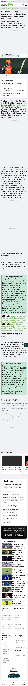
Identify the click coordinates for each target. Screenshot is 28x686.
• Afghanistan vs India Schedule (20, 655)
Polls (3, 631)
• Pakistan (4, 651)
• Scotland (4, 656)
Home (2, 8)
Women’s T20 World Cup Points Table (7, 624)
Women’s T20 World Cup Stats (7, 622)
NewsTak (8, 1)
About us (14, 668)
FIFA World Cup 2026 (7, 615)
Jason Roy (17, 169)
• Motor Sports (17, 624)
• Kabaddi (16, 619)
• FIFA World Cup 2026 (20, 640)
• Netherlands (5, 649)
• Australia (4, 642)
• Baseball (16, 631)
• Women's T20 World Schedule (20, 653)
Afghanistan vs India (7, 628)
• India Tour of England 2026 (18, 645)
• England (4, 653)
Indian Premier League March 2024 (18, 8)
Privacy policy (14, 671)
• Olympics (16, 613)
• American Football (19, 628)
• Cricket (16, 610)
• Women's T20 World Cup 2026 (20, 638)
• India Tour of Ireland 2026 (20, 647)
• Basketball (17, 622)
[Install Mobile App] (20, 5)
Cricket (7, 8)
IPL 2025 (16, 350)
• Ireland (4, 662)
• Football (16, 615)
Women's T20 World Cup (7, 617)
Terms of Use (14, 673)
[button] (12, 464)
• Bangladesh (5, 647)
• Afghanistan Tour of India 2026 (20, 643)
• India (3, 644)
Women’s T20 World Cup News (7, 626)
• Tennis (16, 617)
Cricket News (5, 633)
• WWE (15, 626)
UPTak (12, 1)
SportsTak (3, 1)
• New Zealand (5, 660)
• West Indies (5, 658)
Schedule (4, 613)
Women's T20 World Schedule (7, 620)
